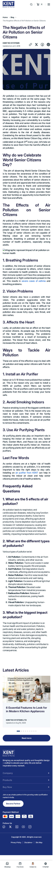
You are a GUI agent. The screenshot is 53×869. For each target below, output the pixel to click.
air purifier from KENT (26, 488)
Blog (12, 17)
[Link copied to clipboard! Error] (6, 51)
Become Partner (13, 825)
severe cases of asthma (17, 293)
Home (5, 17)
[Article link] (26, 723)
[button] (47, 4)
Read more (25, 760)
